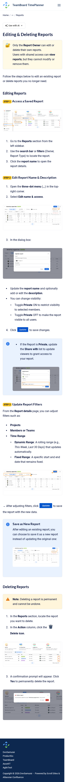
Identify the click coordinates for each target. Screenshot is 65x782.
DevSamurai (9, 752)
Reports (20, 15)
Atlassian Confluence (13, 777)
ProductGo (8, 756)
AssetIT (7, 763)
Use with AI (14, 25)
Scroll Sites (52, 773)
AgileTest (7, 767)
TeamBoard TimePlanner (28, 5)
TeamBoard (8, 760)
